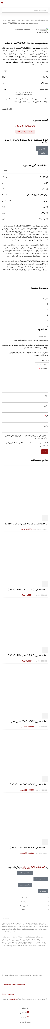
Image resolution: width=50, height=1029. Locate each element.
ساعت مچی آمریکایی (27, 98)
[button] (45, 716)
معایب (46, 405)
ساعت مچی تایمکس (35, 101)
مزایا (46, 395)
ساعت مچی (33, 20)
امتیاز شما (45, 360)
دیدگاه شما (43, 368)
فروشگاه (41, 20)
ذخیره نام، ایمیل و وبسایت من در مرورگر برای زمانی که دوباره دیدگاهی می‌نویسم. (26, 437)
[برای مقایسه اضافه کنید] (33, 716)
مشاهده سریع (39, 716)
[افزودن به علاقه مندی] (27, 716)
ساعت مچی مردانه (21, 20)
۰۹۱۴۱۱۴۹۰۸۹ (6, 984)
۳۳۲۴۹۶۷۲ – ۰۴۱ (18, 984)
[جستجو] (4, 10)
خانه (46, 20)
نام (46, 415)
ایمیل (45, 425)
